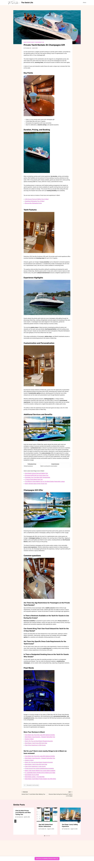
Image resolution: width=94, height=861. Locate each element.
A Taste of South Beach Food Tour (34, 479)
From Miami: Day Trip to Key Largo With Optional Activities (40, 734)
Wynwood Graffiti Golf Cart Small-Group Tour (36, 475)
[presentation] (47, 814)
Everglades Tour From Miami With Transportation (37, 477)
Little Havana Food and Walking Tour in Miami (36, 199)
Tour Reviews (38, 42)
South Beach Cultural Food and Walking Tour (36, 473)
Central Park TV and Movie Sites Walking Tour (33, 793)
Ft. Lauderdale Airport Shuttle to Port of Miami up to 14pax (40, 772)
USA (43, 42)
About (84, 2)
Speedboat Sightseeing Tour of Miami (34, 201)
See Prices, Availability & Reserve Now (46, 858)
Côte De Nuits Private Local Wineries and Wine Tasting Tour (23, 812)
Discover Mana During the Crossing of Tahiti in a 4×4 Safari (60, 794)
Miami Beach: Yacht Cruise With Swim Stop (36, 743)
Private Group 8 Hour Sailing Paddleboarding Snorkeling (39, 768)
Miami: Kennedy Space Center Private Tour (36, 483)
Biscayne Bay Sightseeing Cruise (33, 203)
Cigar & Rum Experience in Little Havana (35, 745)
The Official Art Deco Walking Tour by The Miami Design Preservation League (45, 481)
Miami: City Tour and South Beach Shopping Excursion (39, 741)
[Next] (79, 821)
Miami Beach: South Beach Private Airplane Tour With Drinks (40, 778)
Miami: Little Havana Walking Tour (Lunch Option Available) (40, 770)
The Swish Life (28, 48)
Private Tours (30, 42)
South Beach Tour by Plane (32, 774)
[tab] (44, 835)
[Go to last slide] (15, 821)
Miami (25, 42)
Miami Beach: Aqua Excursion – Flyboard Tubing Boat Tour (40, 737)
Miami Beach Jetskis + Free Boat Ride (34, 776)
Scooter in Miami (29, 739)
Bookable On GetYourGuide (32, 785)
